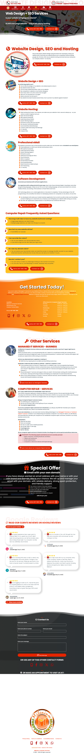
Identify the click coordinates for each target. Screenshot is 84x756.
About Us (23, 9)
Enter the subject (22, 635)
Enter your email (47, 629)
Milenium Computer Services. (42, 750)
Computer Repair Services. (21, 294)
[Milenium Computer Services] (42, 723)
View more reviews (15, 602)
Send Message (43, 655)
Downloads (44, 9)
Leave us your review (13, 527)
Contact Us (36, 9)
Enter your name (22, 622)
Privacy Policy (26, 738)
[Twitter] (23, 316)
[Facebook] (13, 316)
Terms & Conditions (36, 738)
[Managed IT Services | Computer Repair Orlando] (8, 8)
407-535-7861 (16, 3)
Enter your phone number (25, 629)
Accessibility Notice (48, 738)
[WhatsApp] (29, 316)
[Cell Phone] (9, 316)
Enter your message (23, 641)
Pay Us (50, 9)
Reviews (29, 9)
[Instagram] (18, 316)
